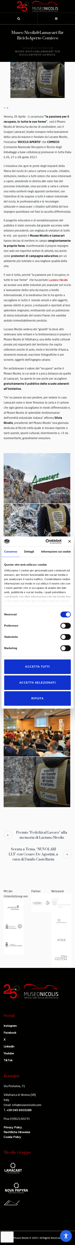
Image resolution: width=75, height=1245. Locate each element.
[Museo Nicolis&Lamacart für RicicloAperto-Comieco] (37, 79)
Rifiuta (37, 698)
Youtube (9, 1053)
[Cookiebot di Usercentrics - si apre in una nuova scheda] (46, 541)
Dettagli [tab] (29, 551)
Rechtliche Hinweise (17, 1132)
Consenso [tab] (10, 551)
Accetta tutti (37, 666)
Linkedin (9, 1046)
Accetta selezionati (37, 682)
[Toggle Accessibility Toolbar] (66, 1236)
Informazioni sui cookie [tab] (56, 551)
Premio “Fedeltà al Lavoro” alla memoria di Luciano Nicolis (41, 835)
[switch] (65, 626)
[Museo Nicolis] (37, 6)
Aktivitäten (41, 48)
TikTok (8, 1060)
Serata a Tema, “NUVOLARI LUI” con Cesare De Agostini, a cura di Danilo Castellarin (33, 854)
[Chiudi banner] (69, 541)
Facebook (10, 1032)
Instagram (10, 1025)
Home (26, 48)
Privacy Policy (13, 1127)
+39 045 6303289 (18, 1110)
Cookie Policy (12, 1137)
